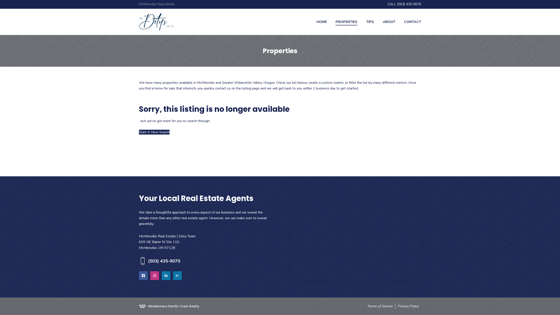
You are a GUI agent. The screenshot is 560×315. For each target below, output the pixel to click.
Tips (370, 21)
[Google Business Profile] (177, 275)
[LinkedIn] (166, 275)
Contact (412, 21)
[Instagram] (154, 275)
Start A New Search (154, 132)
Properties (346, 21)
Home (322, 21)
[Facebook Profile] (143, 275)
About (389, 21)
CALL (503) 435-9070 (404, 4)
